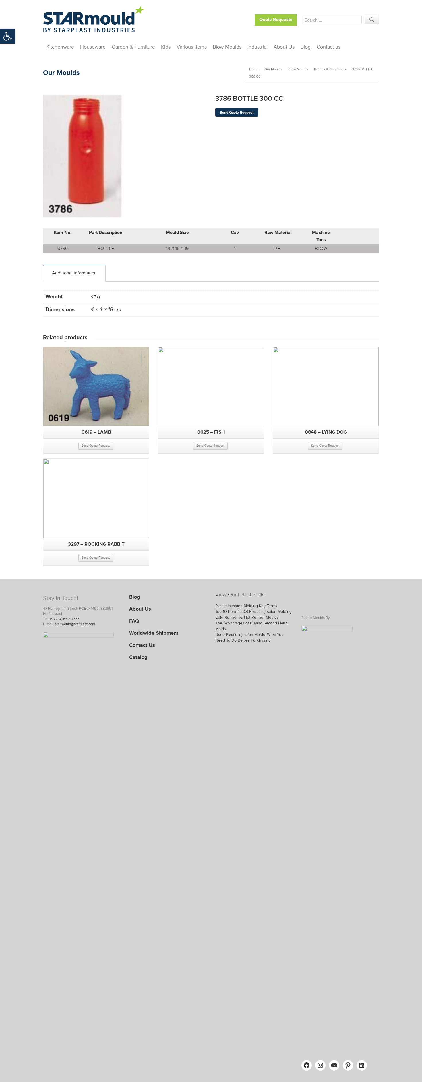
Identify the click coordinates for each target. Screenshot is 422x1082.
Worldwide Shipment (153, 633)
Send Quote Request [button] (96, 446)
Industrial (257, 47)
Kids (166, 47)
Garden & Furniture (133, 47)
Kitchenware (60, 47)
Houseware (93, 47)
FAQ (134, 621)
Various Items (192, 47)
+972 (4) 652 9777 (64, 619)
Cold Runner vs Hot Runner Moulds (247, 617)
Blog (306, 47)
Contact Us (142, 645)
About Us (284, 47)
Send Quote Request (236, 112)
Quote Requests (275, 19)
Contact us (328, 47)
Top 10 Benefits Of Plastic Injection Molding (253, 611)
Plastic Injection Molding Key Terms (246, 605)
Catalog (138, 657)
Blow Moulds (227, 47)
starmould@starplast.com (75, 624)
